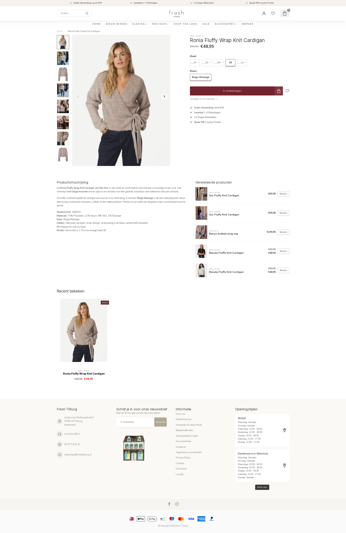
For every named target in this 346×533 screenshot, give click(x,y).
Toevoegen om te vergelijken (202, 99)
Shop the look (185, 24)
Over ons (180, 414)
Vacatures (181, 447)
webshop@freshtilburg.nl (78, 454)
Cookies (180, 463)
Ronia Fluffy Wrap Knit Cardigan (84, 31)
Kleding (138, 24)
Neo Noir (159, 24)
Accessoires (225, 24)
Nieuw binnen (116, 24)
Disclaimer (181, 468)
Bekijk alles (262, 487)
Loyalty (180, 474)
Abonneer (160, 422)
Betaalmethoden (184, 430)
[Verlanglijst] (273, 13)
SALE (206, 24)
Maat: (193, 56)
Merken (248, 24)
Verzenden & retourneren (189, 425)
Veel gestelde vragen (187, 436)
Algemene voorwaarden (188, 452)
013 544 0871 (72, 434)
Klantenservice (183, 419)
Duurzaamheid (183, 441)
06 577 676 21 (72, 444)
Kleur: (193, 71)
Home (96, 24)
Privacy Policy (183, 457)
